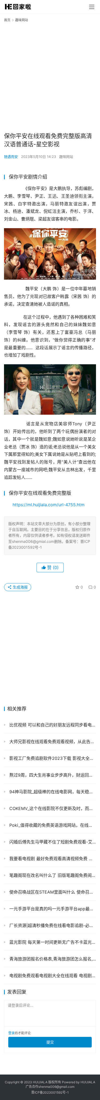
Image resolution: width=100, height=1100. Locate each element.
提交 (50, 1042)
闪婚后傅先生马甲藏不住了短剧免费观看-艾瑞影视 (52, 842)
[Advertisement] (50, 77)
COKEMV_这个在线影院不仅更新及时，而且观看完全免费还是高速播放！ (52, 808)
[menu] (91, 7)
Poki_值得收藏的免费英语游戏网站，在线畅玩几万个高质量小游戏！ (52, 825)
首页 (7, 20)
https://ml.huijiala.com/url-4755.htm (49, 504)
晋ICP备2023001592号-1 (50, 1092)
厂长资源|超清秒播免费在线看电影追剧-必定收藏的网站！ (52, 925)
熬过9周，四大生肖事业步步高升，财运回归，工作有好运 (52, 775)
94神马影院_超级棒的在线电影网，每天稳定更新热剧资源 (52, 791)
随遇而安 (11, 156)
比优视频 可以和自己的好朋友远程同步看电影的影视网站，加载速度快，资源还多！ (52, 724)
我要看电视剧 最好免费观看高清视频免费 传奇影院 (52, 858)
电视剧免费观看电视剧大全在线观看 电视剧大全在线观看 (52, 975)
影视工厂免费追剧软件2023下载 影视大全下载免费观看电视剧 (52, 758)
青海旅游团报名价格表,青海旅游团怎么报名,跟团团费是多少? (52, 959)
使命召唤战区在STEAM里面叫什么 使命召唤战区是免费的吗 (52, 892)
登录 (11, 1033)
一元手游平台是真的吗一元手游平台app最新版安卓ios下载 (52, 908)
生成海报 (20, 587)
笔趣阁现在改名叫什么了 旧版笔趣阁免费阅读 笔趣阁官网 (52, 875)
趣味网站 (66, 156)
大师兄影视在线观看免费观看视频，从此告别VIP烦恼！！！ (52, 741)
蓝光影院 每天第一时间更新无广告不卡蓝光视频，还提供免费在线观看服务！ (52, 942)
